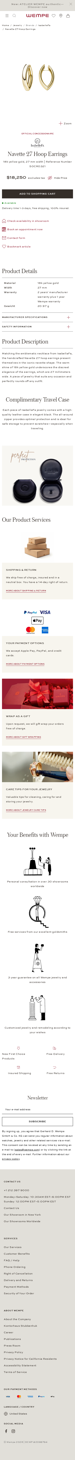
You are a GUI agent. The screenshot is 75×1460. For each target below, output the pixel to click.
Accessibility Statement (20, 1365)
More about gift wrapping (23, 737)
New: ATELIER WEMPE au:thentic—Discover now (37, 5)
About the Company (17, 1319)
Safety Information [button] (17, 326)
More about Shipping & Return (26, 591)
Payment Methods (16, 1286)
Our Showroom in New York (22, 1214)
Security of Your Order (19, 1293)
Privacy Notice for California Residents (30, 1359)
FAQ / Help (11, 1260)
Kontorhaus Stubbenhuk (20, 1325)
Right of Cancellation (18, 1273)
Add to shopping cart (37, 193)
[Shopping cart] (68, 15)
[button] (22, 230)
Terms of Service (15, 1372)
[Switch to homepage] (38, 15)
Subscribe (37, 1121)
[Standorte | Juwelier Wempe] (60, 15)
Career (8, 1332)
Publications (12, 1339)
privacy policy (11, 1159)
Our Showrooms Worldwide (22, 1221)
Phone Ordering (14, 1267)
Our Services (12, 1247)
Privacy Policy (13, 1352)
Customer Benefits (17, 1253)
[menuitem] (7, 15)
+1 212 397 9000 (16, 1190)
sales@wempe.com (27, 1149)
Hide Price (60, 178)
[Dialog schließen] (72, 4)
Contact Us (11, 1208)
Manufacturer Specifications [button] (25, 317)
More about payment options (25, 664)
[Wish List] (53, 15)
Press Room (12, 1345)
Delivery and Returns (18, 1280)
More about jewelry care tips (26, 810)
